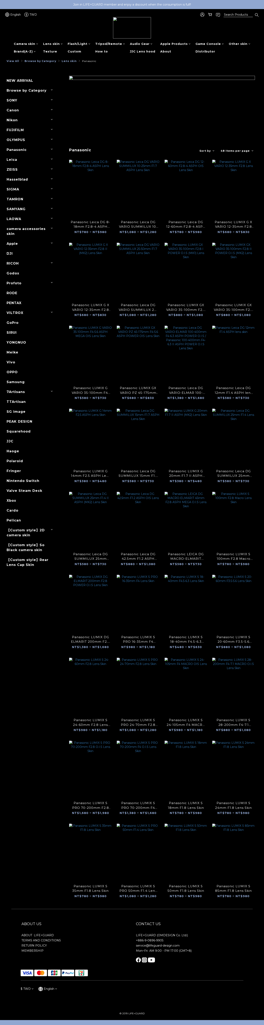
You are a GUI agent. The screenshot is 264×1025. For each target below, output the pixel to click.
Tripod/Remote (108, 44)
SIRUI (12, 333)
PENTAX (14, 303)
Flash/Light (77, 44)
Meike (12, 352)
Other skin (238, 44)
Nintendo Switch (23, 481)
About (165, 51)
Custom (74, 51)
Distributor (205, 51)
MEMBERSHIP (32, 951)
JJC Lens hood (142, 51)
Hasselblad (17, 179)
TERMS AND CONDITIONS (41, 940)
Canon (13, 110)
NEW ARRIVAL (20, 81)
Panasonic (89, 61)
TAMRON (15, 199)
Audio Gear (140, 44)
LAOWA (14, 219)
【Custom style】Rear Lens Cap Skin (27, 562)
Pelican (14, 520)
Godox (13, 273)
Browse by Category (40, 61)
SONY (12, 100)
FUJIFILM (15, 130)
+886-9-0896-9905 (149, 940)
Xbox (11, 501)
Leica (12, 160)
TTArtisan (16, 402)
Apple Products (174, 44)
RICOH (13, 263)
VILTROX (15, 313)
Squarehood (19, 431)
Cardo (12, 510)
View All (13, 61)
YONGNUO (16, 342)
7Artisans (16, 392)
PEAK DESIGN (19, 421)
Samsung (16, 382)
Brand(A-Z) (23, 51)
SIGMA (13, 189)
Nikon (12, 120)
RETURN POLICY (34, 945)
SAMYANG (16, 209)
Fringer (14, 471)
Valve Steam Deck (24, 491)
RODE (12, 293)
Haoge (13, 451)
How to (101, 51)
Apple (12, 244)
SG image (16, 412)
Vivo (11, 362)
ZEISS (12, 169)
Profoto (14, 283)
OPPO (12, 372)
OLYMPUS (16, 140)
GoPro (13, 323)
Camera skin (24, 44)
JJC (10, 441)
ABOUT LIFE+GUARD (37, 935)
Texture (50, 51)
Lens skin (51, 44)
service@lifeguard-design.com (158, 945)
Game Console (208, 44)
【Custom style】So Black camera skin (26, 547)
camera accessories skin (26, 231)
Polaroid (15, 461)
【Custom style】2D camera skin (26, 532)
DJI (10, 253)
